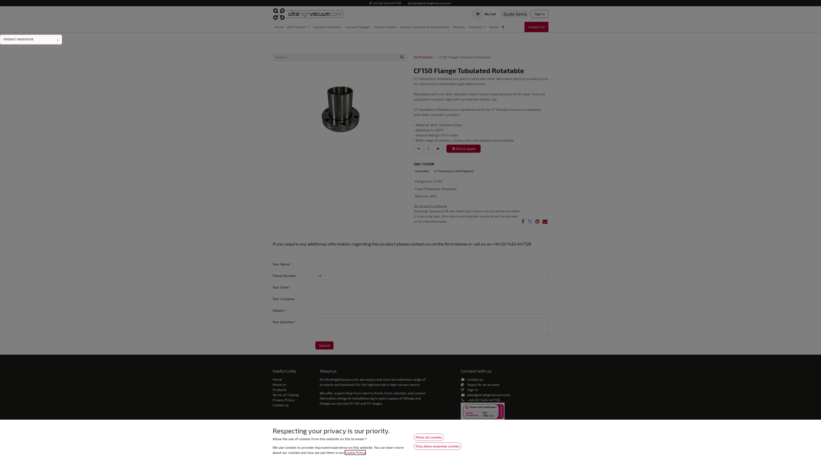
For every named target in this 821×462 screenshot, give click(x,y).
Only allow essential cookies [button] (437, 446)
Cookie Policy (355, 452)
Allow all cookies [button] (429, 437)
